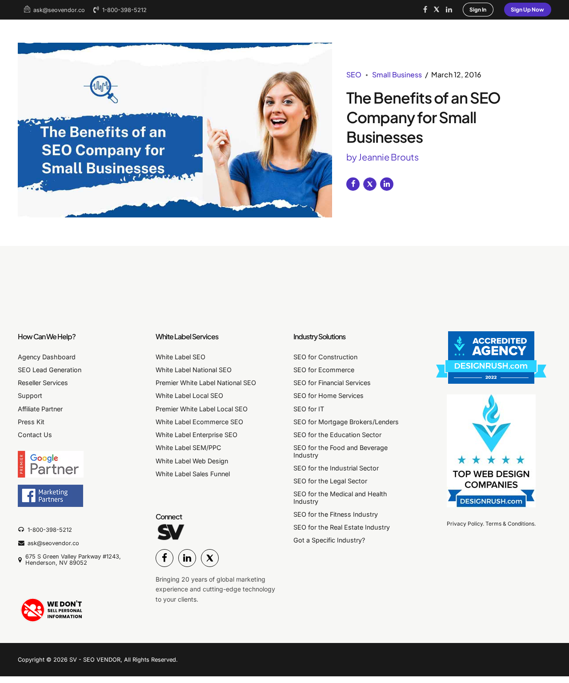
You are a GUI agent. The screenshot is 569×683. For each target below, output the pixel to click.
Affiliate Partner (40, 409)
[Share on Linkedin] (386, 184)
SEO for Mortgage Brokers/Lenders (346, 422)
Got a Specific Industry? (329, 540)
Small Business (397, 74)
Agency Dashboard (47, 357)
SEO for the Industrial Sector (336, 468)
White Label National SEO (194, 370)
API (346, 32)
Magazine (514, 32)
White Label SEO (450, 32)
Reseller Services (43, 382)
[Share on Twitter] (370, 184)
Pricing (267, 32)
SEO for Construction (325, 357)
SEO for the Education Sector (337, 434)
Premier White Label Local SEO (202, 409)
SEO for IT (308, 409)
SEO (353, 74)
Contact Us (35, 434)
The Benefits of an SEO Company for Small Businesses (423, 117)
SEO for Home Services (328, 395)
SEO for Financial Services (332, 382)
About (150, 32)
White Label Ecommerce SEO (199, 422)
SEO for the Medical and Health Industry (340, 497)
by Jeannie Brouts (382, 156)
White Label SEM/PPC (188, 447)
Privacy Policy (465, 523)
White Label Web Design (192, 461)
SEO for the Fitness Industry (335, 514)
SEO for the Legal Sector (330, 481)
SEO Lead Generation (49, 370)
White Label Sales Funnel (193, 474)
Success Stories (208, 32)
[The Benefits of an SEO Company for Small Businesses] (175, 130)
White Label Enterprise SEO (196, 434)
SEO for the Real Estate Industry (341, 527)
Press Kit (31, 422)
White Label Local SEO (189, 395)
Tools (310, 32)
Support (30, 395)
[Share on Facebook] (353, 184)
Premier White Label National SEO (206, 382)
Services (388, 32)
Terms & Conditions (509, 523)
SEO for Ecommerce (323, 370)
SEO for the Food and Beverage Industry (340, 451)
